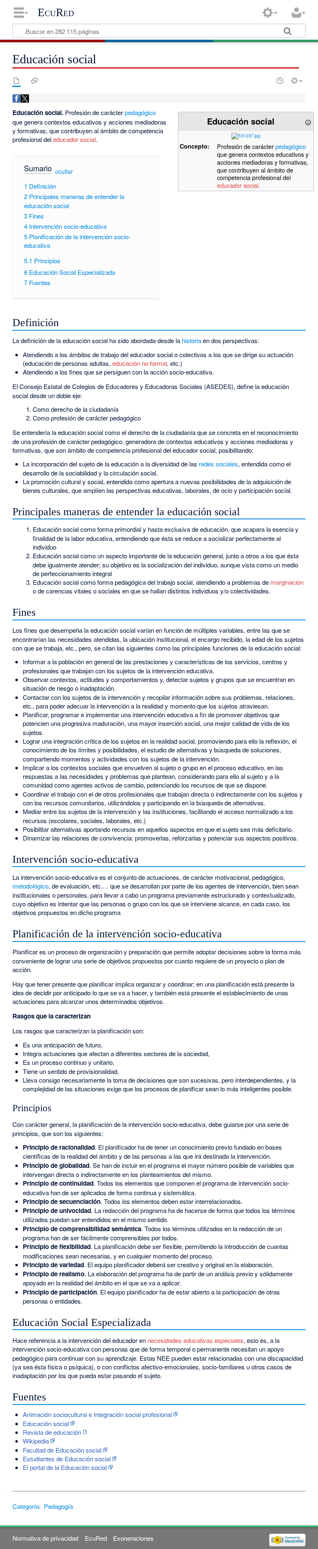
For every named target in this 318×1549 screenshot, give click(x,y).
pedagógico (290, 146)
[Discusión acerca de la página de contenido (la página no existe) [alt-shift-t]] (34, 81)
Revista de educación (52, 1432)
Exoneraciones (133, 1538)
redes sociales (218, 463)
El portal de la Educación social (65, 1467)
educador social (237, 185)
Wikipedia (36, 1440)
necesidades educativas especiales (195, 1340)
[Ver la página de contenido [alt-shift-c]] (16, 81)
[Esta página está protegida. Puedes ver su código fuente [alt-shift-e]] (265, 81)
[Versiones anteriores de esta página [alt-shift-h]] (280, 81)
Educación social (46, 1423)
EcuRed (56, 12)
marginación (287, 582)
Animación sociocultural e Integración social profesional (97, 1414)
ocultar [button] (64, 171)
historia (191, 340)
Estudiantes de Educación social (67, 1458)
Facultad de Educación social (62, 1450)
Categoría (25, 1506)
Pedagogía (58, 1506)
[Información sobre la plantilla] (308, 121)
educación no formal (139, 363)
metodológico (30, 885)
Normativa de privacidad (45, 1538)
